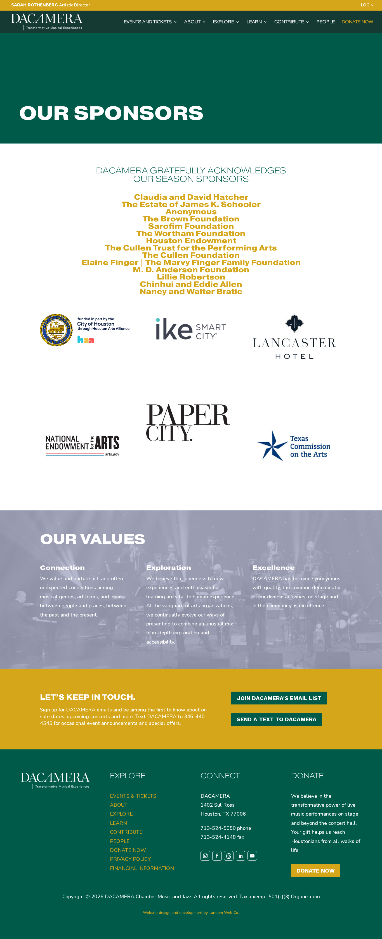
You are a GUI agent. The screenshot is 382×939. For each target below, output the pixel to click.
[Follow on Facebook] (217, 856)
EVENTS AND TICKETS (148, 22)
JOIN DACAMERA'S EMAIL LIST (279, 698)
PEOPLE (326, 22)
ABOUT (192, 22)
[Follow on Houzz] (229, 856)
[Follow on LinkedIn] (240, 856)
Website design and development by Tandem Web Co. (191, 912)
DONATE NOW (357, 22)
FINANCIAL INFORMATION (142, 868)
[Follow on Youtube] (252, 856)
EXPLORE (223, 22)
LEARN (254, 22)
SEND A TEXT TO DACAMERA (277, 719)
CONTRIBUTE (289, 22)
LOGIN (367, 5)
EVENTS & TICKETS (133, 796)
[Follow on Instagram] (205, 856)
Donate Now (316, 870)
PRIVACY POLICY (130, 859)
